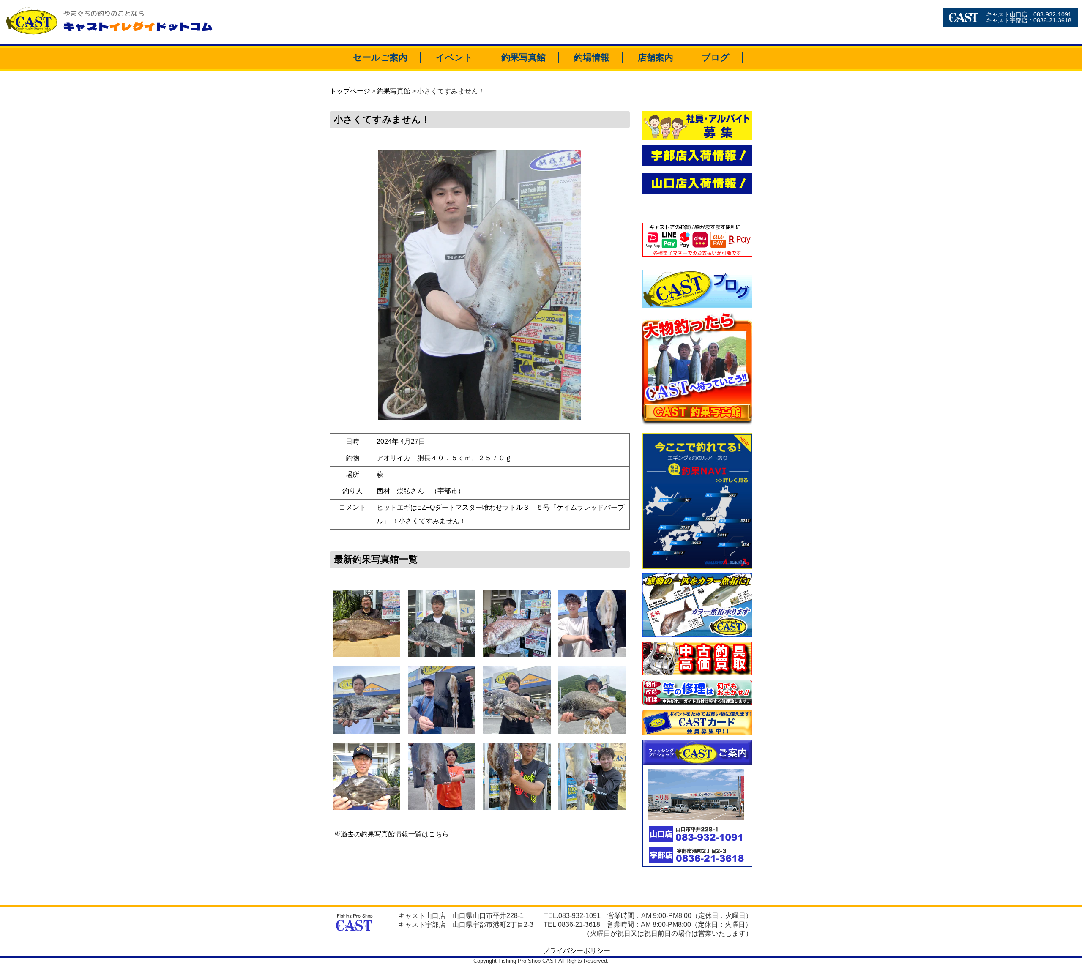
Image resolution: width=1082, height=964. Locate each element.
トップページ (350, 91)
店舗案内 (655, 57)
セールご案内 (380, 57)
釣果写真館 (523, 57)
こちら (439, 834)
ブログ (716, 57)
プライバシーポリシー (576, 950)
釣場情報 (591, 57)
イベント (454, 57)
